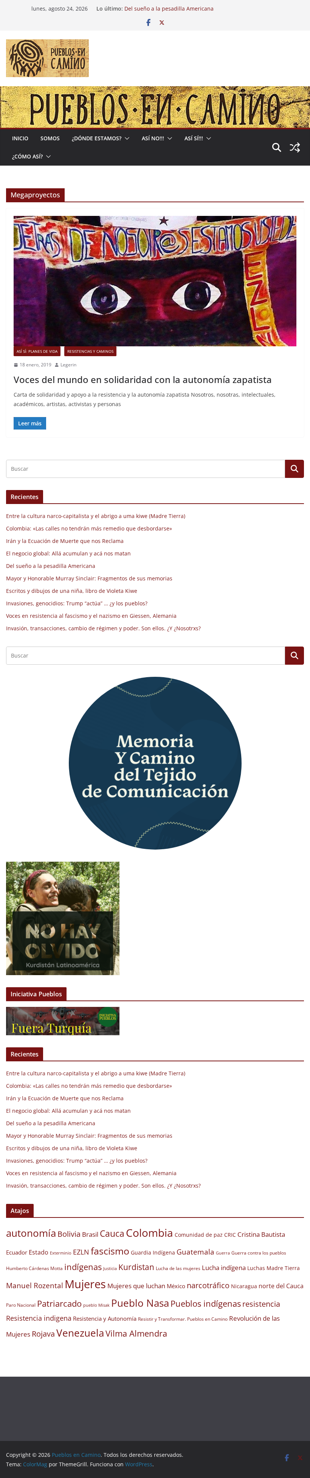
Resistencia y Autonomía (104, 1318)
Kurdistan (136, 1266)
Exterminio (60, 1253)
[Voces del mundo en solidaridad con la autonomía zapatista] (155, 281)
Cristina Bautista (261, 1234)
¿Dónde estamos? (96, 138)
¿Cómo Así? (27, 156)
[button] (125, 138)
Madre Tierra (283, 1268)
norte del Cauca (281, 1286)
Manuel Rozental (34, 1285)
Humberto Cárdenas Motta (34, 1268)
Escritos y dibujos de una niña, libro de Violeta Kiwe (71, 590)
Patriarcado (59, 1303)
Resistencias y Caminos (90, 351)
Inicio (20, 138)
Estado (38, 1252)
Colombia (149, 1232)
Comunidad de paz (199, 1234)
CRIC (230, 1234)
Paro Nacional (21, 1305)
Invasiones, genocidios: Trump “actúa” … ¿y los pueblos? (76, 603)
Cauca (112, 1233)
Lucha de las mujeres (178, 1268)
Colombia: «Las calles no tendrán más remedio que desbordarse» (89, 528)
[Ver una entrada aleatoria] (295, 147)
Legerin (68, 364)
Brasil (90, 1234)
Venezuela (80, 1333)
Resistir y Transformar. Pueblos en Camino (183, 1319)
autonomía (31, 1233)
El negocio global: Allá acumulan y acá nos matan (186, 8)
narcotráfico (208, 1285)
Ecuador (16, 1252)
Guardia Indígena (153, 1252)
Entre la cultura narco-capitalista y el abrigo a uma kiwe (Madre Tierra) (95, 516)
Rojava (43, 1334)
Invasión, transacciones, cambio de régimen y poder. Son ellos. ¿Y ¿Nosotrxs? (103, 628)
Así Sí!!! (193, 138)
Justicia (110, 1268)
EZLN (81, 1251)
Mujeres (85, 1284)
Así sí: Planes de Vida (37, 351)
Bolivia (69, 1233)
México (176, 1286)
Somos (50, 138)
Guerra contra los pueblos (258, 1253)
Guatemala (195, 1251)
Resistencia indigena (38, 1318)
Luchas (256, 1268)
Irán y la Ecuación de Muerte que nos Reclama (65, 540)
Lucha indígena (224, 1267)
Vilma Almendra (136, 1333)
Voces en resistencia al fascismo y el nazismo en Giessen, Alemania (91, 615)
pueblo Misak (96, 1305)
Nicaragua (244, 1286)
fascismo (110, 1250)
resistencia (261, 1304)
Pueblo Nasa (140, 1303)
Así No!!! (153, 138)
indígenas (83, 1266)
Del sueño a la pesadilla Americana (50, 565)
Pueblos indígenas (205, 1303)
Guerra (223, 1253)
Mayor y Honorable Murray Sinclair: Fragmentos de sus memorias (89, 578)
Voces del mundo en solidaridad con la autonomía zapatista (143, 379)
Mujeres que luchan (136, 1285)
